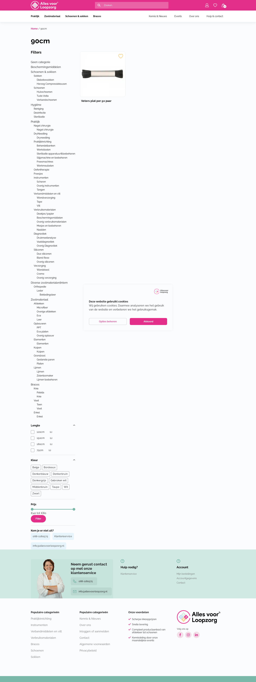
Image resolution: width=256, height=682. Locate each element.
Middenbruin (40, 487)
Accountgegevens (187, 578)
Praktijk (35, 16)
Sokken (35, 656)
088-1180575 (40, 536)
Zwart (35, 493)
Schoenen (37, 650)
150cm (41, 438)
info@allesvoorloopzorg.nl (48, 545)
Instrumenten (39, 625)
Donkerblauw (40, 474)
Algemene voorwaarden (95, 644)
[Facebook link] (180, 635)
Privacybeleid (88, 650)
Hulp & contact (215, 16)
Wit (66, 487)
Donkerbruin (60, 474)
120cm (41, 432)
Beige (35, 467)
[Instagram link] (188, 635)
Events (178, 16)
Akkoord (148, 321)
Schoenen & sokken (76, 16)
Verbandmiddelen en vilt (46, 631)
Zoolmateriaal (52, 16)
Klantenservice (63, 536)
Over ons (194, 16)
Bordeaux (49, 467)
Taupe (55, 487)
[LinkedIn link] (196, 635)
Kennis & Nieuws (158, 16)
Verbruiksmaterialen (43, 637)
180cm (41, 444)
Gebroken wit (59, 480)
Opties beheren (108, 321)
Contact (181, 582)
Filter (38, 518)
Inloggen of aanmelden (94, 631)
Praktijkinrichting (41, 618)
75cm (40, 450)
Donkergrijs (39, 480)
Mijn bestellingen (186, 573)
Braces (97, 16)
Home (34, 28)
